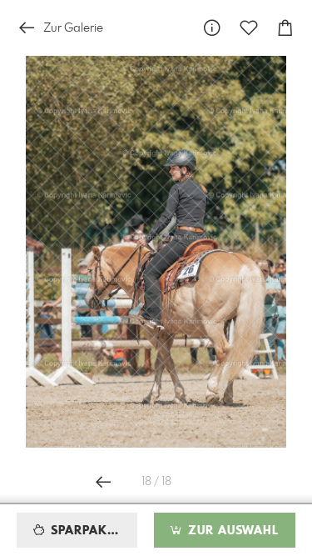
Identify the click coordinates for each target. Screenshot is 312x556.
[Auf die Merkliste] (249, 28)
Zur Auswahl (231, 531)
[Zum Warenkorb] (285, 28)
